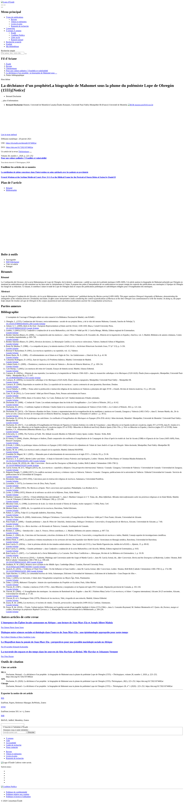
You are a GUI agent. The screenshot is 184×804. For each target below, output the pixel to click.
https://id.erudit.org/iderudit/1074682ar (21, 143)
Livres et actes (16, 24)
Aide (8, 741)
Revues (14, 19)
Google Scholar (38, 324)
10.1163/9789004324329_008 (18, 571)
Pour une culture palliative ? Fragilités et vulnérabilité (27, 71)
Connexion (10, 28)
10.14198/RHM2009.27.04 (17, 378)
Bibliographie (11, 190)
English (9, 44)
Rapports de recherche (20, 26)
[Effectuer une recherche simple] (26, 53)
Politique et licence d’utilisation (18, 797)
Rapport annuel (17, 40)
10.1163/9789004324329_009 (18, 562)
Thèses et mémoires (19, 22)
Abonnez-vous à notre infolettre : (16, 730)
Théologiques (11, 68)
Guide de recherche (13, 745)
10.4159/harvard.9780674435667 (19, 567)
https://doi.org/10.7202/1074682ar (19, 147)
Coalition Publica (18, 35)
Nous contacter (12, 747)
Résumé (9, 188)
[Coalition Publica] (9, 787)
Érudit (13, 33)
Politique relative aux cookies (17, 794)
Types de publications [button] (14, 17)
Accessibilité (11, 743)
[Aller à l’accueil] (7, 2)
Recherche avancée (13, 42)
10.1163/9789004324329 (16, 328)
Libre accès (15, 37)
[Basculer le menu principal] (2, 7)
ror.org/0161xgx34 (145, 105)
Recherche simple (8, 51)
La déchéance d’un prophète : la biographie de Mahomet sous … (31, 73)
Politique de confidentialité (16, 792)
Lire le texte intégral (9, 135)
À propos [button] (10, 31)
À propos (17, 31)
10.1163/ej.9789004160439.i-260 (19, 324)
